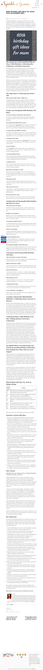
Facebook (3, 237)
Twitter (4, 239)
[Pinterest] (12, 604)
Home (7, 18)
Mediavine (34, 668)
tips (9, 18)
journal (26, 394)
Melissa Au (8, 608)
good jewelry (18, 124)
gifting (11, 148)
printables (32, 601)
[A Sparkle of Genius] (15, 4)
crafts (28, 601)
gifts (17, 83)
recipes (26, 601)
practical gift (25, 140)
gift (31, 72)
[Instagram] (10, 604)
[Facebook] (8, 604)
